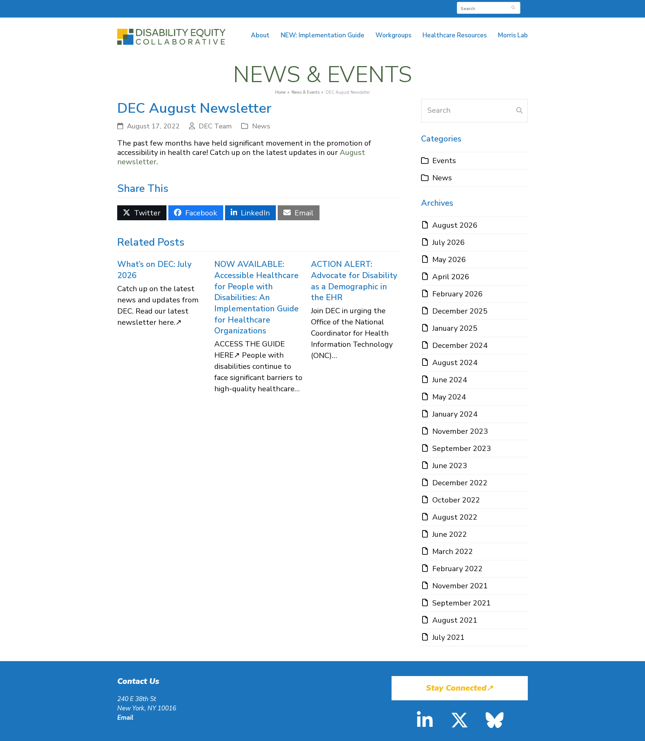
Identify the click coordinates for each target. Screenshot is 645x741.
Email (125, 717)
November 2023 (460, 431)
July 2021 (448, 637)
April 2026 (450, 277)
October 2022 (456, 500)
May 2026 (449, 260)
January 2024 (454, 414)
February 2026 (457, 294)
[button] (141, 212)
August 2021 (454, 620)
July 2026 (448, 242)
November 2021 (460, 586)
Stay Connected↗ (459, 688)
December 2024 (459, 345)
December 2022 (459, 483)
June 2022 (449, 534)
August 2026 (454, 225)
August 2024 (454, 363)
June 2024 (449, 380)
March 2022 (452, 552)
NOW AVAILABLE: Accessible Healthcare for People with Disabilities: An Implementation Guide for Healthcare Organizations (256, 297)
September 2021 (461, 603)
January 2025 (454, 328)
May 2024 (449, 397)
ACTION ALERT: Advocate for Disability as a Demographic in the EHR (354, 281)
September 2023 (461, 448)
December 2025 (459, 311)
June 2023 (449, 466)
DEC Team (215, 126)
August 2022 (454, 517)
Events (444, 161)
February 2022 (457, 569)
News (261, 126)
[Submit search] (513, 8)
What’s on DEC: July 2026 (154, 270)
